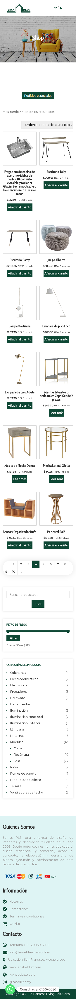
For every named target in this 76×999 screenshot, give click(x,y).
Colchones (18, 673)
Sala (17, 761)
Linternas (17, 736)
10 (13, 571)
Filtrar (13, 638)
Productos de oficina (25, 780)
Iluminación (19, 710)
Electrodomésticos (24, 679)
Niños (14, 767)
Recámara (21, 754)
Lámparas (17, 729)
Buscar (38, 604)
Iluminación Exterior (25, 723)
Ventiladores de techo (26, 792)
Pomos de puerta (23, 773)
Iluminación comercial (26, 717)
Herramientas (20, 704)
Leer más (56, 413)
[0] (55, 7)
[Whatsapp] (10, 989)
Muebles (16, 742)
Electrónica (18, 685)
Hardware (17, 698)
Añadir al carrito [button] (20, 207)
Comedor (21, 748)
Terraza (15, 786)
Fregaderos (18, 691)
